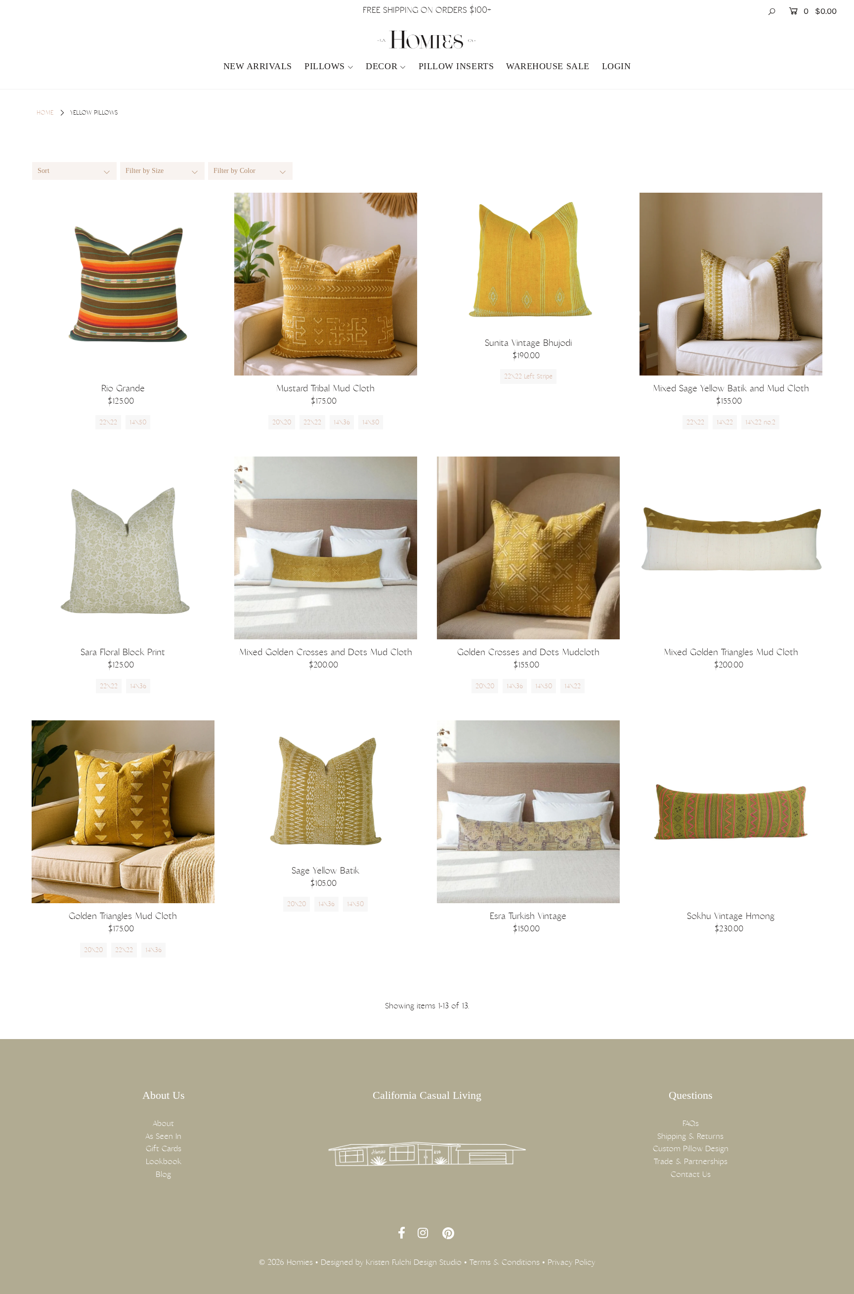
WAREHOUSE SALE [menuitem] (548, 66)
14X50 (137, 422)
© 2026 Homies (286, 1262)
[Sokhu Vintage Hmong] (731, 811)
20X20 (281, 422)
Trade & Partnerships (690, 1161)
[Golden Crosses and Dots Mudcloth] (528, 548)
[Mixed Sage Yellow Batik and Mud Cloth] (731, 284)
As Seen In (163, 1136)
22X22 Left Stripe (528, 376)
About (163, 1123)
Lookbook (163, 1161)
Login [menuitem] (616, 66)
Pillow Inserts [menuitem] (456, 66)
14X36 (342, 422)
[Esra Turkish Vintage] (528, 811)
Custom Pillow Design (690, 1148)
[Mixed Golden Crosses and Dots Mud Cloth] (325, 548)
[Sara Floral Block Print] (123, 548)
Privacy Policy (571, 1262)
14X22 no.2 (760, 422)
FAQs (691, 1123)
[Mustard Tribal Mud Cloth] (325, 284)
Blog (163, 1174)
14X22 (725, 422)
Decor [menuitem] (381, 66)
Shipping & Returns (690, 1136)
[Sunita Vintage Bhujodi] (528, 261)
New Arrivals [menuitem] (257, 66)
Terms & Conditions (505, 1262)
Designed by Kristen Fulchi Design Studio (391, 1262)
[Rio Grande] (123, 284)
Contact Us (691, 1174)
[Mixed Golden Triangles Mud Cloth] (731, 548)
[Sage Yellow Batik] (325, 789)
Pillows (324, 66)
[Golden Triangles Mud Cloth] (123, 811)
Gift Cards (163, 1148)
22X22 (108, 422)
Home (45, 112)
